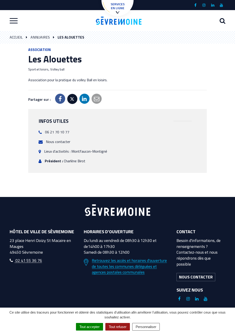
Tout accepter (89, 327)
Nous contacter (58, 141)
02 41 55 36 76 (28, 260)
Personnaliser (146, 327)
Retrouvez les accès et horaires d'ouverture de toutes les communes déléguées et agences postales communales (129, 266)
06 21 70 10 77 (57, 132)
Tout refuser (117, 327)
